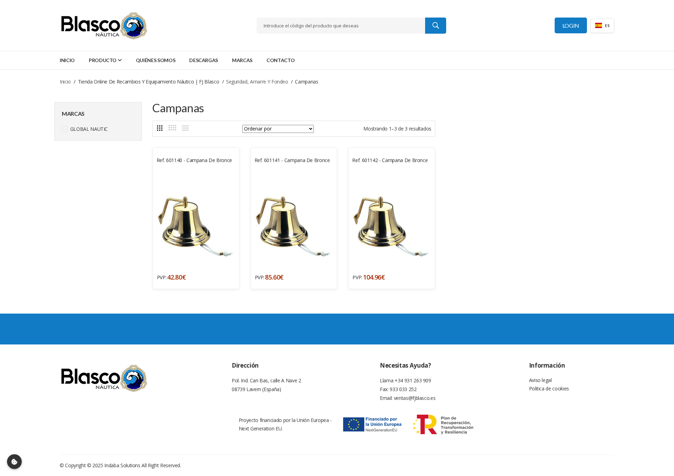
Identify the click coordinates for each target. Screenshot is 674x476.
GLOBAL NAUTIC (88, 129)
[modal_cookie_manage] (14, 461)
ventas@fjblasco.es (415, 398)
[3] (159, 128)
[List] (185, 128)
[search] (435, 26)
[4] (172, 128)
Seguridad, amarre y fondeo (257, 81)
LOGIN (570, 25)
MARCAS (242, 60)
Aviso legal (540, 380)
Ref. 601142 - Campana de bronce (390, 160)
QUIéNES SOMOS (155, 60)
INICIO (67, 60)
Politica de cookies (549, 388)
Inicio (65, 81)
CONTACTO (280, 60)
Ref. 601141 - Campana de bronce (292, 160)
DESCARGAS (203, 60)
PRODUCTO (103, 60)
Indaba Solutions (122, 465)
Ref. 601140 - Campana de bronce (194, 160)
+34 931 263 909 (413, 380)
